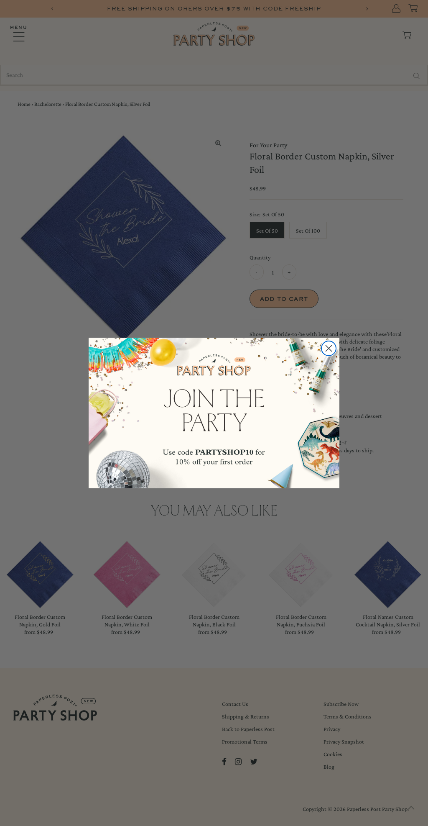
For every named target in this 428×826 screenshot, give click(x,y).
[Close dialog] (328, 348)
